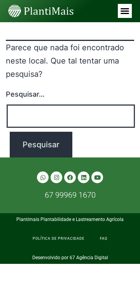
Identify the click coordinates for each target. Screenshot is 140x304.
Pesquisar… (25, 94)
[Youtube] (97, 177)
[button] (125, 11)
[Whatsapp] (43, 177)
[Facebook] (70, 177)
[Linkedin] (83, 177)
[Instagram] (56, 177)
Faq (103, 238)
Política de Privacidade (58, 238)
